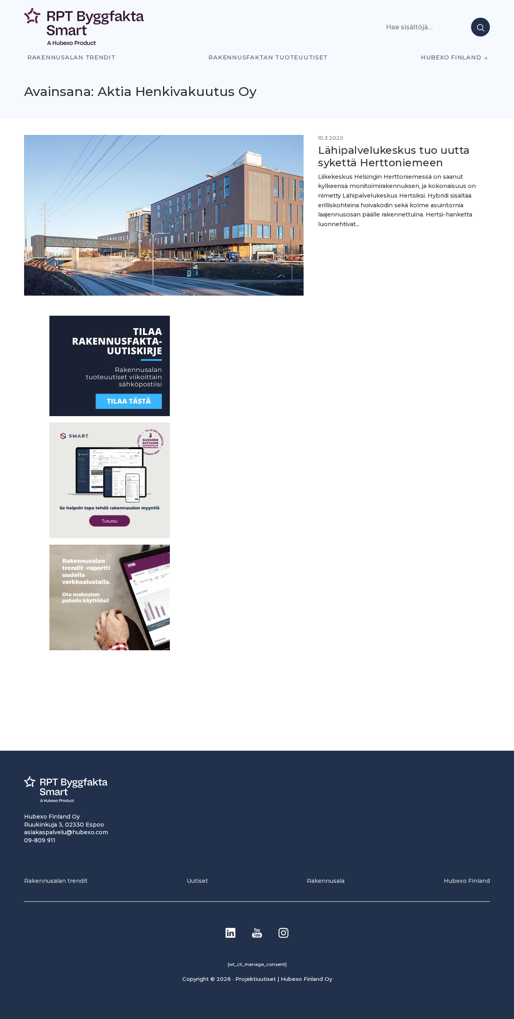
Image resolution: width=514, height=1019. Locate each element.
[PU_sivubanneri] (109, 647)
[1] (109, 414)
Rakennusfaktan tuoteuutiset (268, 57)
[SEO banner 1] (109, 535)
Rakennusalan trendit (71, 57)
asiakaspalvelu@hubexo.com (66, 832)
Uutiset (197, 880)
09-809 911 (39, 840)
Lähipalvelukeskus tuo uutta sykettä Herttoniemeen (394, 156)
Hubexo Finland (451, 57)
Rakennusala (326, 880)
